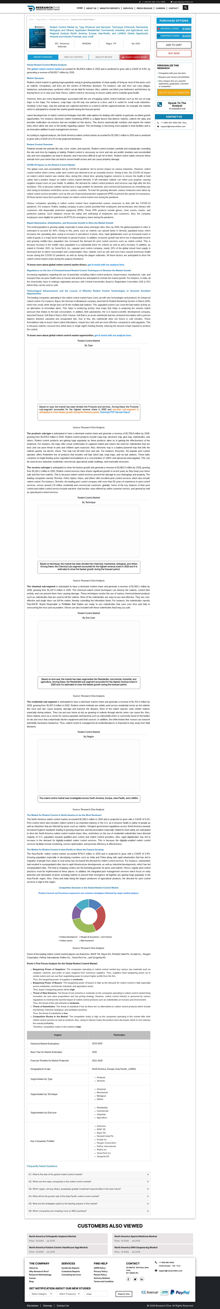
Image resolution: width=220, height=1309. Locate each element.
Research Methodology (40, 1274)
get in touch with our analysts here (106, 264)
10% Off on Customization (174, 92)
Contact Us (63, 1305)
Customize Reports (71, 1271)
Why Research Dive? (39, 1271)
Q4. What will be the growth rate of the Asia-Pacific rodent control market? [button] (64, 1196)
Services (128, 8)
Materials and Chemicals (59, 19)
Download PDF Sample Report (115, 412)
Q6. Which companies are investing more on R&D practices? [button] (58, 1211)
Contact (174, 8)
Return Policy (100, 1274)
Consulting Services (71, 1274)
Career (32, 1278)
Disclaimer (32, 1305)
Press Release (144, 8)
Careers (160, 8)
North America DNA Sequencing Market (136, 1247)
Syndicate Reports (70, 1268)
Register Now (124, 1294)
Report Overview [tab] (43, 57)
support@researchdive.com (182, 2)
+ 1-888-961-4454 (148, 2)
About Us (91, 8)
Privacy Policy (101, 1271)
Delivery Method (102, 1278)
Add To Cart (174, 44)
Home (80, 8)
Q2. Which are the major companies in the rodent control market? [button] (60, 1182)
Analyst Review (103, 57)
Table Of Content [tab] (73, 57)
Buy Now (174, 53)
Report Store (42, 19)
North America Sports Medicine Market (135, 1236)
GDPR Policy (100, 1268)
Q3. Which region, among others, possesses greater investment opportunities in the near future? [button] (75, 1189)
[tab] (88, 1175)
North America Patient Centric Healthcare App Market (58, 1247)
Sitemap (47, 1305)
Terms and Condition (104, 1281)
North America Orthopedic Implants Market (52, 1236)
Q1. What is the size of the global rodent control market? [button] (55, 1175)
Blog (31, 1281)
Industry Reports (110, 8)
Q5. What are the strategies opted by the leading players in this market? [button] (63, 1204)
